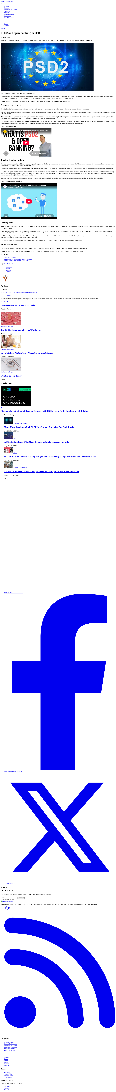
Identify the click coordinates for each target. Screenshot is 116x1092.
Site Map (7, 1089)
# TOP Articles (8, 264)
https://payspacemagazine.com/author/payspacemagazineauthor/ (19, 292)
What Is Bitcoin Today (11, 376)
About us (7, 1086)
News (2, 407)
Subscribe (21, 897)
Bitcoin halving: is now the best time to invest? (17, 260)
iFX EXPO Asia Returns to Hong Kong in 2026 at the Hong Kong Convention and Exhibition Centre (50, 457)
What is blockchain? (10, 257)
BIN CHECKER (9, 14)
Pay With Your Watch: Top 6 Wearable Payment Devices (27, 353)
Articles (6, 25)
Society (6, 12)
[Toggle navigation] (1, 3)
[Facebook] (6, 909)
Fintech (6, 6)
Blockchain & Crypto (10, 9)
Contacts (6, 1088)
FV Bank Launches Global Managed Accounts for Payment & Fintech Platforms (41, 471)
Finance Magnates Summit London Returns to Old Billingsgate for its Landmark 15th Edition (44, 411)
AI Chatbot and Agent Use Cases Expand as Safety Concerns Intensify (36, 442)
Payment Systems (9, 17)
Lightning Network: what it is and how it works (18, 259)
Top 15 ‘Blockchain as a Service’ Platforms (21, 330)
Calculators (7, 16)
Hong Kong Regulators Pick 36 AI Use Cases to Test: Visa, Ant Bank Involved (40, 427)
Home (6, 24)
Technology (7, 11)
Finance (6, 8)
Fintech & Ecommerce (7, 349)
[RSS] (59, 1035)
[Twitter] (9, 909)
